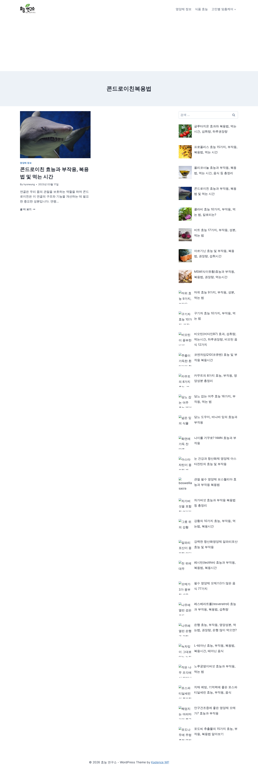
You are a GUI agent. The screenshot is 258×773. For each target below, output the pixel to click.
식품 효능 (201, 9)
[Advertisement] (129, 44)
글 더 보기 (27, 209)
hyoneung (29, 184)
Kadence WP (160, 762)
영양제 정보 (183, 9)
